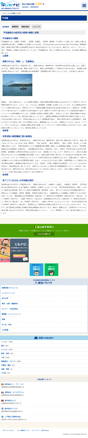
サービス (4, 349)
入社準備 (5, 330)
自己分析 (5, 298)
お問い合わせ (45, 430)
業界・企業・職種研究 (10, 303)
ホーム (4, 13)
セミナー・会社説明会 (10, 309)
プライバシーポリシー (8, 430)
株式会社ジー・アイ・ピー (14, 384)
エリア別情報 (11, 13)
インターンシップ (8, 293)
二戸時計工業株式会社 (13, 417)
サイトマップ (35, 430)
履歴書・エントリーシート (11, 314)
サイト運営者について (23, 430)
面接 (3, 319)
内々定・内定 (6, 324)
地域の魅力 (25, 27)
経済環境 (6, 27)
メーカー (4, 342)
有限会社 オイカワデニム (14, 392)
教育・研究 (5, 353)
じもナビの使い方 (44, 234)
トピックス (36, 27)
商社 (2, 346)
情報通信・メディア (8, 361)
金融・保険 (5, 369)
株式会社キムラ (10, 400)
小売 (2, 357)
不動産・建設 (6, 365)
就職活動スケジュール (10, 288)
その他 (3, 373)
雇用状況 (15, 27)
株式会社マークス (11, 408)
